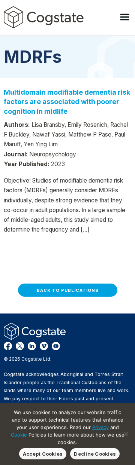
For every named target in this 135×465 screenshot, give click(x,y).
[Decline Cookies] (125, 434)
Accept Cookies (43, 454)
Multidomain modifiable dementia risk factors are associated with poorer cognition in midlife (67, 101)
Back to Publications (68, 290)
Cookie (19, 435)
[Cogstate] (44, 17)
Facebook (8, 346)
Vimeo (44, 346)
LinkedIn (32, 346)
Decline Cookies (95, 454)
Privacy (100, 427)
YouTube (56, 346)
